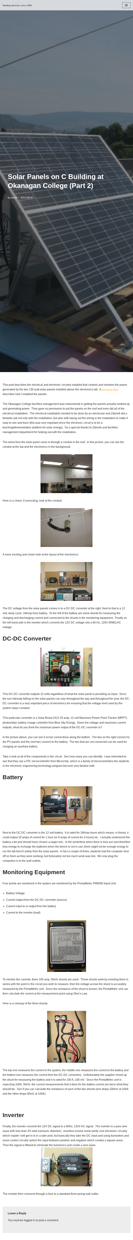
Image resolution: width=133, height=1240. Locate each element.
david (14, 197)
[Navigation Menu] (126, 5)
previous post (110, 389)
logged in (29, 1220)
